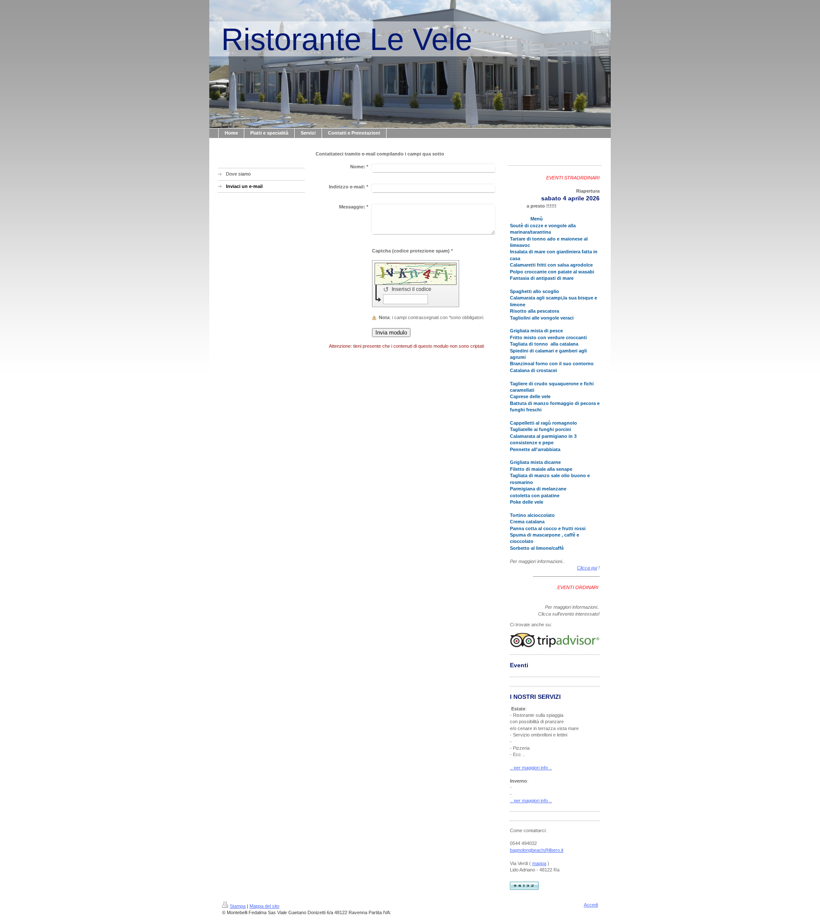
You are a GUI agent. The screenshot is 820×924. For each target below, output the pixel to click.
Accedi (591, 904)
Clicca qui (587, 567)
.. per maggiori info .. (531, 767)
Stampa (238, 906)
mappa (539, 863)
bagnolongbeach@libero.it (536, 850)
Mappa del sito (264, 906)
